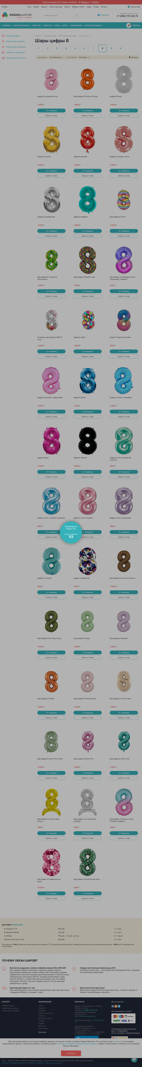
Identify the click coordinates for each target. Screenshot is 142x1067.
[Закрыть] (81, 523)
